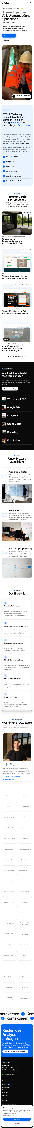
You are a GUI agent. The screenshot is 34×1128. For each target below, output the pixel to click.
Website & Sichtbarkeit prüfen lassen (15, 1051)
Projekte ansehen (9, 36)
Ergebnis (5, 1092)
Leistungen (5, 1087)
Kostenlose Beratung (10, 389)
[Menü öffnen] (30, 3)
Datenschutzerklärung (10, 1115)
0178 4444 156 (9, 779)
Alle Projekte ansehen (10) (16, 356)
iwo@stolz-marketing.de (12, 776)
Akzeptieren (17, 1119)
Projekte (5, 1084)
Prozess (4, 1090)
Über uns (6, 40)
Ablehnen (17, 1123)
